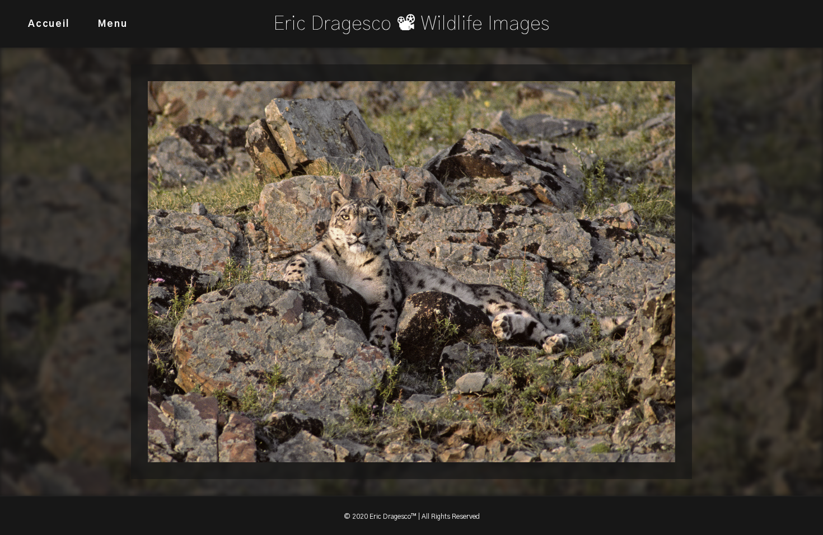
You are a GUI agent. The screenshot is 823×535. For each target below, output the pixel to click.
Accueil (48, 24)
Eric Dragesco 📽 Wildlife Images (411, 24)
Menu (113, 24)
